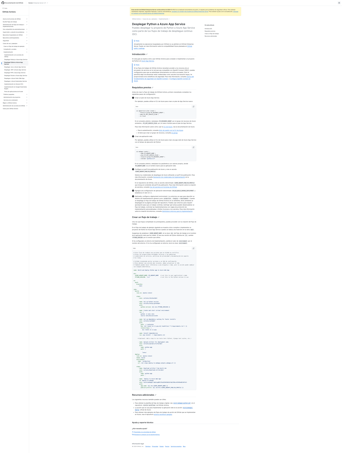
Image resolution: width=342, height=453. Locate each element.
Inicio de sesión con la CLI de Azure (171, 130)
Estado (162, 446)
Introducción (138, 54)
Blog (184, 446)
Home (5, 8)
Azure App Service (147, 61)
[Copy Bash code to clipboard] (193, 106)
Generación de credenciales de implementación (169, 177)
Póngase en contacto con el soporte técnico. (147, 434)
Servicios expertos (176, 446)
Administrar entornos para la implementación (177, 211)
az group (174, 133)
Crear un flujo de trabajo (144, 217)
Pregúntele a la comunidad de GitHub (145, 432)
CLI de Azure (168, 127)
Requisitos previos (141, 87)
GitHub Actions (9, 12)
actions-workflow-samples (163, 414)
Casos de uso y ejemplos (150, 19)
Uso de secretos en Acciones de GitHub (163, 187)
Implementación (163, 19)
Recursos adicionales (143, 395)
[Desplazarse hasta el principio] (338, 449)
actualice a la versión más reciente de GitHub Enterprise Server (190, 11)
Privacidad (155, 446)
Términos (148, 446)
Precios (167, 446)
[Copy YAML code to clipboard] (193, 248)
